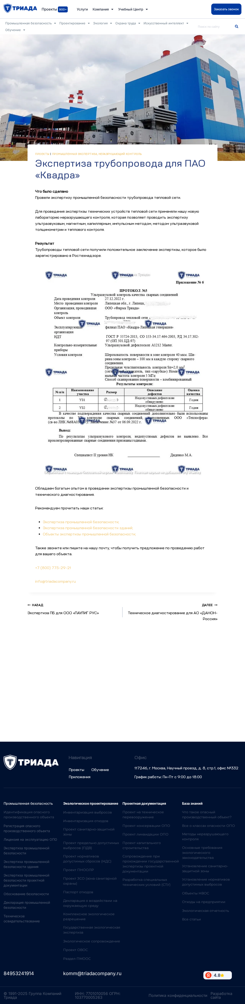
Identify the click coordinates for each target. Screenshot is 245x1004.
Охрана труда (125, 23)
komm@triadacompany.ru (92, 973)
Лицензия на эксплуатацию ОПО (30, 839)
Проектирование (72, 23)
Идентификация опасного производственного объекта (29, 814)
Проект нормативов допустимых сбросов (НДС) (87, 858)
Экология (100, 23)
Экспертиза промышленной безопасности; (81, 522)
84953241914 (19, 973)
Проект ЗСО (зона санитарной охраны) (90, 881)
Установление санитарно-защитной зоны (205, 868)
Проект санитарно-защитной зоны (89, 831)
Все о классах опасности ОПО (208, 826)
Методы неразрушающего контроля (205, 836)
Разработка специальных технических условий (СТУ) (146, 882)
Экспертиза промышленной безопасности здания (26, 864)
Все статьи (191, 919)
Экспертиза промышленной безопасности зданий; (88, 528)
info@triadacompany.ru (55, 581)
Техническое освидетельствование (22, 918)
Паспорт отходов (78, 892)
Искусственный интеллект (164, 23)
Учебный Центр (130, 9)
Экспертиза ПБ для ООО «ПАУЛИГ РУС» (63, 609)
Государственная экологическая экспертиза (91, 930)
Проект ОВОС (75, 950)
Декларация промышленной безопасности (27, 904)
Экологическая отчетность (205, 911)
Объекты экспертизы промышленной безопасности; (89, 534)
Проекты (42, 154)
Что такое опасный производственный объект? (207, 814)
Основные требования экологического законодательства (202, 852)
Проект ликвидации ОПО (145, 834)
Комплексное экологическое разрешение (89, 916)
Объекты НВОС (195, 893)
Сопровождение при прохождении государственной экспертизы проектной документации (150, 863)
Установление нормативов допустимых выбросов (206, 882)
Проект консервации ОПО (146, 826)
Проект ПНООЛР (78, 870)
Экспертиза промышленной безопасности (26, 850)
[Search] (236, 26)
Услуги (82, 9)
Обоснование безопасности (26, 894)
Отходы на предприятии (203, 902)
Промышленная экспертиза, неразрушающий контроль (97, 154)
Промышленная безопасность (28, 23)
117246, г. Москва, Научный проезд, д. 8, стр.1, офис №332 (186, 768)
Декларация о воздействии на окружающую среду (90, 903)
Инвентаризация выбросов (87, 812)
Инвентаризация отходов (85, 821)
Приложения (79, 777)
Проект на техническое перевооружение (143, 814)
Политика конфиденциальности (178, 995)
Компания (101, 9)
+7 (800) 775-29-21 (53, 567)
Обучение (13, 30)
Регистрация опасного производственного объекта (27, 828)
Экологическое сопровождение (91, 941)
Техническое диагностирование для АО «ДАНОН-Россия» (172, 612)
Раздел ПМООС (77, 958)
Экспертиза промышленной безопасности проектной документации (26, 880)
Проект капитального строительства (141, 845)
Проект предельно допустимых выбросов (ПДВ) (91, 845)
